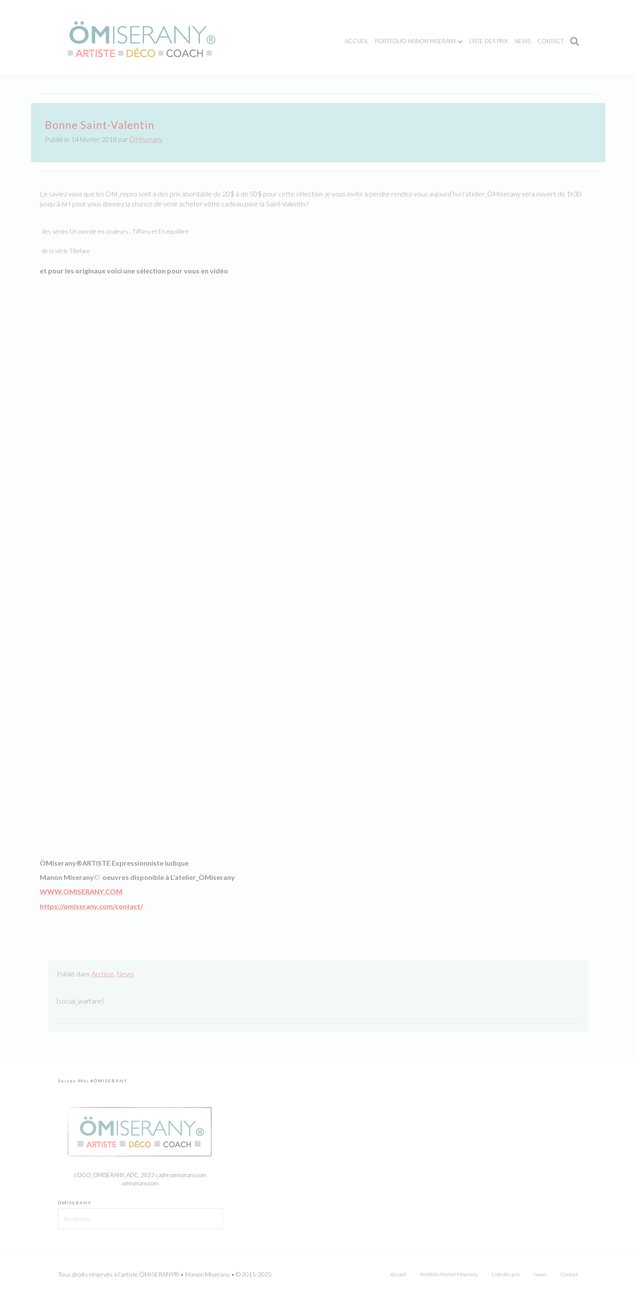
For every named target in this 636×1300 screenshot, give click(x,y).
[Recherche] (572, 41)
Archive (102, 973)
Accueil (357, 41)
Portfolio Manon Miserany (415, 41)
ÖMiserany (146, 139)
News (523, 41)
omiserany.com (140, 1183)
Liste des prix (488, 41)
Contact (550, 41)
